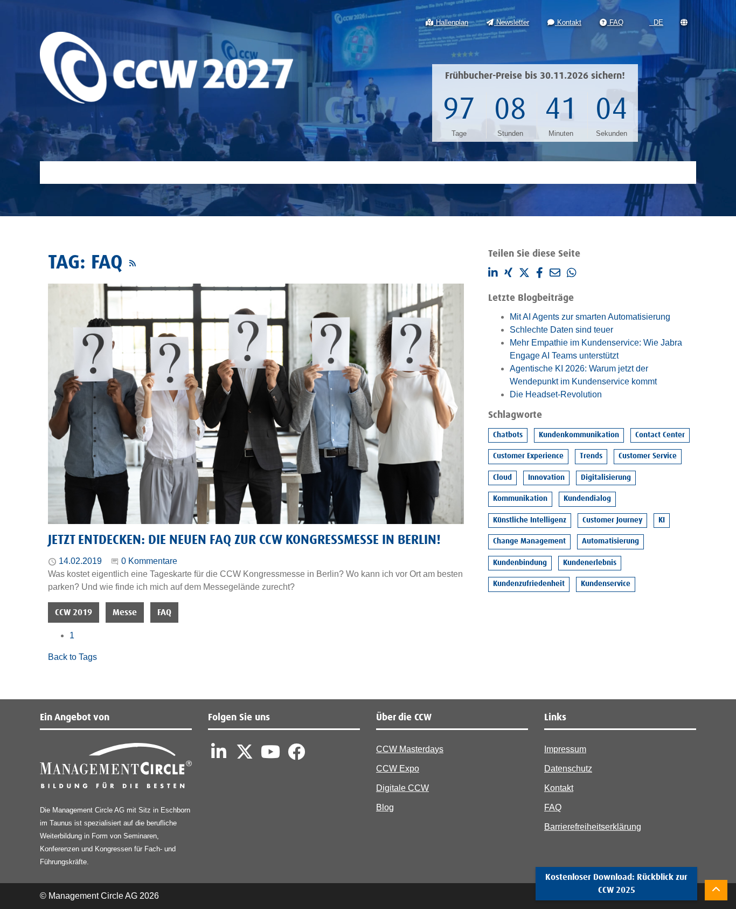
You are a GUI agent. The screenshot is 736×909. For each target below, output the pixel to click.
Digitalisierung (606, 477)
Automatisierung (610, 541)
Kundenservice (605, 584)
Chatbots (508, 435)
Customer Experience (528, 456)
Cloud (502, 477)
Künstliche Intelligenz (529, 520)
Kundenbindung (520, 563)
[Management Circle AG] (116, 768)
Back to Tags (72, 657)
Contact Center (660, 435)
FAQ (164, 612)
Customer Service (648, 456)
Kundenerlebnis (589, 563)
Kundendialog (587, 498)
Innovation (546, 477)
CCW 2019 (73, 612)
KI (661, 520)
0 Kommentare (149, 561)
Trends (591, 456)
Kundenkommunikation (579, 435)
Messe (125, 612)
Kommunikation (520, 498)
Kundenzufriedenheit (529, 584)
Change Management (529, 541)
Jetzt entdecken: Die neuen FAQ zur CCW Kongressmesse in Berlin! (244, 540)
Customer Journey (612, 520)
